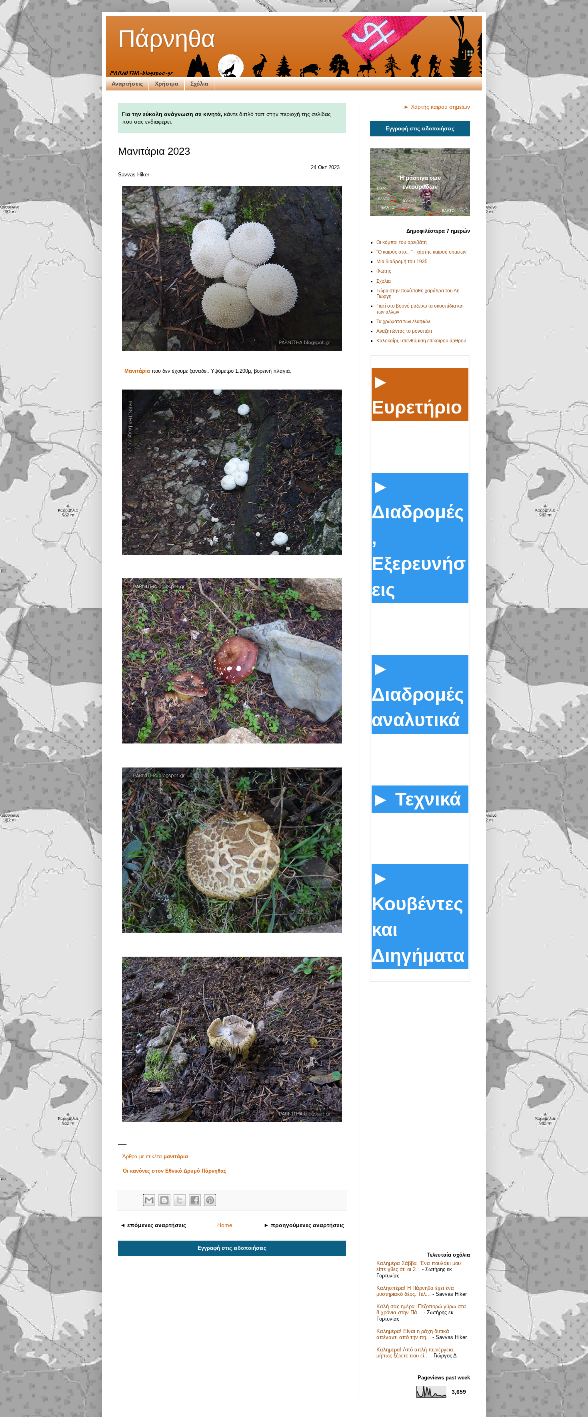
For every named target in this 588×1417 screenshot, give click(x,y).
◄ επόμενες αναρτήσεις (153, 1225)
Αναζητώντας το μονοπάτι (404, 331)
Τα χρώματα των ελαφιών (403, 321)
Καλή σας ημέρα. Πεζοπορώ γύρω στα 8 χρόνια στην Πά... (421, 1309)
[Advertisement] (420, 1114)
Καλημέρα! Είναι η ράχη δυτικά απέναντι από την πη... (412, 1334)
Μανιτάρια (137, 371)
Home (224, 1225)
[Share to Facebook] (195, 1200)
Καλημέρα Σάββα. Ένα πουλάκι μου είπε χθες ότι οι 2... (418, 1266)
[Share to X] (180, 1200)
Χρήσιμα (166, 83)
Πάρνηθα (166, 38)
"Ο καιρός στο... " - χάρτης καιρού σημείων (421, 252)
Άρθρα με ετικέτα (155, 1156)
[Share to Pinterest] (210, 1200)
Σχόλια (199, 83)
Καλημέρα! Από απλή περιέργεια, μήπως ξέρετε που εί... (415, 1353)
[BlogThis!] (164, 1200)
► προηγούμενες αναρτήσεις (304, 1225)
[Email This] (149, 1200)
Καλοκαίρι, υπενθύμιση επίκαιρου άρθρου (421, 341)
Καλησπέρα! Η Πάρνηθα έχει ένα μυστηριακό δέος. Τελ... (415, 1291)
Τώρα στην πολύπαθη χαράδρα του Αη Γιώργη (418, 293)
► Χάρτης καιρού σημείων (437, 107)
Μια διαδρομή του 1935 (402, 261)
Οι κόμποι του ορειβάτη (401, 242)
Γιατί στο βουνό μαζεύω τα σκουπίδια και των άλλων (420, 308)
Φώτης (383, 271)
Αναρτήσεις (127, 83)
